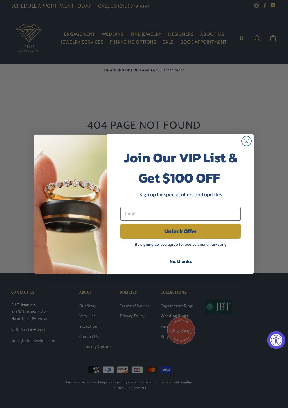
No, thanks (181, 261)
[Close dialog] (246, 141)
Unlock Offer (180, 231)
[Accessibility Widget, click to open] (276, 340)
